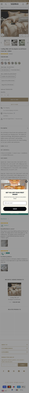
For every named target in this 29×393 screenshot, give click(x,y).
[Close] (26, 181)
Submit (15, 209)
